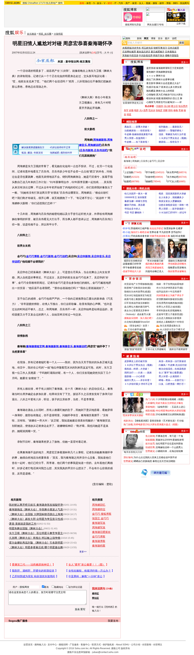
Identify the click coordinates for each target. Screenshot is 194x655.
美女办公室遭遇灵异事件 (136, 310)
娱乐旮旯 (150, 443)
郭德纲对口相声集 (140, 228)
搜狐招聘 (63, 644)
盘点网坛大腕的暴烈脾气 (136, 306)
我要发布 (113, 620)
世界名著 (154, 232)
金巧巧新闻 (46, 256)
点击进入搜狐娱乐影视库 (168, 318)
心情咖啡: (151, 94)
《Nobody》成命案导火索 (137, 314)
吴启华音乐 (98, 256)
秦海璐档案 (98, 545)
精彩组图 (150, 410)
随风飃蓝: (151, 91)
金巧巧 (152, 161)
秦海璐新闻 (52, 346)
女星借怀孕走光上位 (133, 103)
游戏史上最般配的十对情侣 (170, 322)
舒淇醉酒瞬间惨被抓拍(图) (169, 299)
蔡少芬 (174, 106)
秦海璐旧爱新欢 (101, 532)
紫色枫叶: (151, 72)
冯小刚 (167, 106)
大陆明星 (58, 34)
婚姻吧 (149, 181)
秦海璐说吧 (80, 346)
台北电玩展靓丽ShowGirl (137, 322)
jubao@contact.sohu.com (105, 652)
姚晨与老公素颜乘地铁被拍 (138, 299)
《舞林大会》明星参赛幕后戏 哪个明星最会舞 (36, 547)
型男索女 (150, 451)
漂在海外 (128, 457)
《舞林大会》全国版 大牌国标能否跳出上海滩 (36, 514)
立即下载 (180, 23)
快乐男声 (183, 106)
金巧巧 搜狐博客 (101, 513)
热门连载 (128, 424)
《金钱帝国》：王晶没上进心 (170, 407)
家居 (134, 3)
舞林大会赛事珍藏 (165, 79)
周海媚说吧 (94, 144)
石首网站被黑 (129, 51)
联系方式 (96, 644)
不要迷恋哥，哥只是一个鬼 (169, 436)
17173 (42, 3)
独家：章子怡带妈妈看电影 (170, 284)
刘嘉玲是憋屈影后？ (133, 83)
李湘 (180, 110)
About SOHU (122, 644)
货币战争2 (176, 232)
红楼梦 (179, 228)
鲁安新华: (151, 83)
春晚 (175, 110)
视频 (148, 3)
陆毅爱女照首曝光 (177, 267)
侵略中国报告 (172, 55)
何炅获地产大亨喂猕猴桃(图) (138, 284)
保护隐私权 (108, 644)
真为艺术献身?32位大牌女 (169, 94)
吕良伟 (144, 161)
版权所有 (125, 648)
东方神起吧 (172, 177)
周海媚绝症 (98, 509)
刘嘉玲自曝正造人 (155, 271)
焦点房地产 (51, 3)
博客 (168, 3)
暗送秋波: (151, 98)
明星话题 (150, 414)
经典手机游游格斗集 (160, 236)
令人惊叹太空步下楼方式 (172, 329)
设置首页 (28, 644)
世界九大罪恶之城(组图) (168, 306)
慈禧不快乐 (158, 55)
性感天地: (151, 87)
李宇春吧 (150, 172)
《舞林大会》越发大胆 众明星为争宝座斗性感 (36, 518)
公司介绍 (135, 644)
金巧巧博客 (32, 256)
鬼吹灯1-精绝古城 (140, 232)
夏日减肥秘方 (157, 51)
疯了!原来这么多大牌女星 (169, 87)
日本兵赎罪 (173, 48)
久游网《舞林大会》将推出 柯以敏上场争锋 (34, 537)
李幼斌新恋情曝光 (177, 263)
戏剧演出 (128, 420)
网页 (146, 38)
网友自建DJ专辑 (155, 24)
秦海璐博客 (98, 541)
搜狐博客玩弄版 (133, 24)
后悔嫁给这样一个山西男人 (169, 447)
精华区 (95, 593)
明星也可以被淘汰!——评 (169, 102)
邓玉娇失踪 (147, 48)
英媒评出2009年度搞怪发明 (170, 439)
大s (141, 110)
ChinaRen (33, 3)
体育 (88, 3)
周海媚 (135, 161)
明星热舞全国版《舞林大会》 (26, 528)
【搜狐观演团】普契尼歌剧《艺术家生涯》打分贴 (159, 420)
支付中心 (52, 644)
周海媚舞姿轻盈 (164, 72)
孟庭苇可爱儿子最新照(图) (169, 314)
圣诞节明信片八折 (132, 271)
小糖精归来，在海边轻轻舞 (169, 451)
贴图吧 (127, 181)
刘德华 (159, 106)
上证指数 (128, 172)
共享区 (126, 236)
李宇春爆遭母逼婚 (132, 267)
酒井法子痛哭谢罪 (178, 349)
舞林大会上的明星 (165, 91)
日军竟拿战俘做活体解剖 (136, 303)
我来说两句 (86, 52)
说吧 (174, 38)
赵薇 (131, 110)
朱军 (126, 110)
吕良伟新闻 (86, 150)
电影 (136, 110)
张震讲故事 (169, 228)
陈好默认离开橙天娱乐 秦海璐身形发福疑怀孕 (36, 504)
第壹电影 (150, 407)
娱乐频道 (31, 34)
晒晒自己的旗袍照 (143, 461)
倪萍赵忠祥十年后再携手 (168, 291)
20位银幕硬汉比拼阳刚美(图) (170, 414)
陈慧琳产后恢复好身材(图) (137, 288)
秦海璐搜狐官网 (35, 346)
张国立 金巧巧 (100, 518)
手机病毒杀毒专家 (140, 236)
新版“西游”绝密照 (133, 349)
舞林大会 (160, 75)
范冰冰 (151, 110)
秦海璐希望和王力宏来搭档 (169, 68)
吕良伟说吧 (100, 150)
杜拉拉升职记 (156, 228)
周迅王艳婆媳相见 (155, 267)
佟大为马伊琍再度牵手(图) (169, 288)
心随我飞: (151, 102)
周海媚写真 (98, 527)
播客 (155, 3)
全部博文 (157, 644)
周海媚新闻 (99, 139)
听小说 (126, 232)
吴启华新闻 (84, 256)
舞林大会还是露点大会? (168, 83)
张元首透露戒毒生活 (170, 325)
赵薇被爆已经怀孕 (132, 263)
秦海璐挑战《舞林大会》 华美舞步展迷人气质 (36, 509)
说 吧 (143, 148)
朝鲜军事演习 (160, 48)
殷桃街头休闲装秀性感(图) (137, 291)
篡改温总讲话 (143, 51)
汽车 (121, 3)
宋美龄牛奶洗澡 (130, 55)
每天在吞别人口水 (133, 452)
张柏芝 (159, 110)
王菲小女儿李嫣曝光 (156, 349)
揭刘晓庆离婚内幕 (155, 263)
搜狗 (60, 3)
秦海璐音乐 (66, 346)
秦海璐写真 (98, 522)
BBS (175, 3)
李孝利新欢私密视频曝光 (168, 310)
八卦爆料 (150, 403)
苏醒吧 (127, 177)
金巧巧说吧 (60, 256)
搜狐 (25, 3)
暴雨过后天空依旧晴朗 (164, 461)
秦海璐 (127, 161)
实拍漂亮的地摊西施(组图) (169, 303)
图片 (167, 38)
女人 (141, 3)
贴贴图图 (150, 439)
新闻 (139, 38)
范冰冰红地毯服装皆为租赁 (138, 295)
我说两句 (184, 3)
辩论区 (95, 598)
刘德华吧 (150, 177)
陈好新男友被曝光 (177, 271)
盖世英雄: (151, 68)
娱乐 (99, 3)
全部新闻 (146, 644)
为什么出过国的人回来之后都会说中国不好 (155, 457)
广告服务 (74, 644)
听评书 (126, 228)
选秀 (145, 110)
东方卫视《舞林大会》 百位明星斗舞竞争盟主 (36, 533)
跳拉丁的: (151, 79)
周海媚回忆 (98, 504)
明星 (129, 114)
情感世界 (150, 447)
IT (115, 3)
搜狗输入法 (40, 644)
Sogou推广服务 (18, 620)
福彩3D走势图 (178, 236)
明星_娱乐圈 (45, 34)
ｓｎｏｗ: (151, 75)
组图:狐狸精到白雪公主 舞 (169, 98)
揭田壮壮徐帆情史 (133, 260)
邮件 (162, 3)
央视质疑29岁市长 (131, 48)
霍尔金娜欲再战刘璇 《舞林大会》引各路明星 (36, 542)
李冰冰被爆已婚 (155, 260)
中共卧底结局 (146, 55)
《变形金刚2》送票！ (138, 325)
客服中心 (85, 644)
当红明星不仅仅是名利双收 (169, 443)
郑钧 (170, 110)
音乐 (160, 38)
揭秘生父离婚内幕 (177, 260)
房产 (127, 3)
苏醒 (165, 110)
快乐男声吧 (172, 172)
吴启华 (161, 161)
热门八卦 (150, 399)
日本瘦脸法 (170, 51)
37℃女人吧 (173, 181)
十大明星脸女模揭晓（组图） (170, 399)
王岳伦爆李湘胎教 (137, 329)
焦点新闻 (150, 436)
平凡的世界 (165, 232)
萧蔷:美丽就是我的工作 (22, 523)
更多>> (83, 551)
